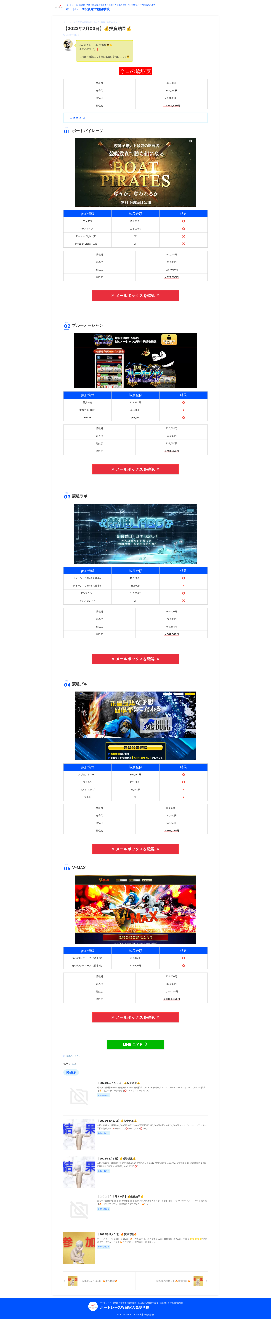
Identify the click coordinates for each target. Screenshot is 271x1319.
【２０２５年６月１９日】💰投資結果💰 (120, 1196)
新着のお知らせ (73, 1056)
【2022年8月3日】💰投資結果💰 (116, 1158)
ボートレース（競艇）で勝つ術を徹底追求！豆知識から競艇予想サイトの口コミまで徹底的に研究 (141, 1303)
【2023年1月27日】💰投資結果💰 (117, 1120)
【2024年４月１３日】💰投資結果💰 (118, 1082)
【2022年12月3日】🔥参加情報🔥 (117, 1234)
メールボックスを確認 (135, 295)
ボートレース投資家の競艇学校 (88, 9)
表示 (82, 117)
